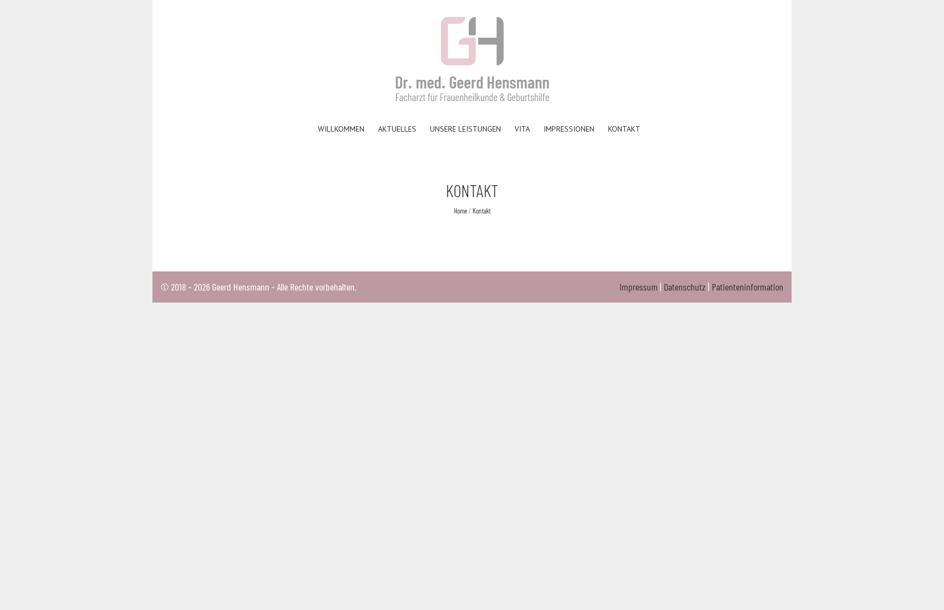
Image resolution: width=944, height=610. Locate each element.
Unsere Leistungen (465, 129)
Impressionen (569, 129)
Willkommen (341, 129)
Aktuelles (397, 129)
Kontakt (624, 129)
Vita (522, 129)
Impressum (639, 287)
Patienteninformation (747, 287)
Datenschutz (685, 287)
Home (460, 210)
